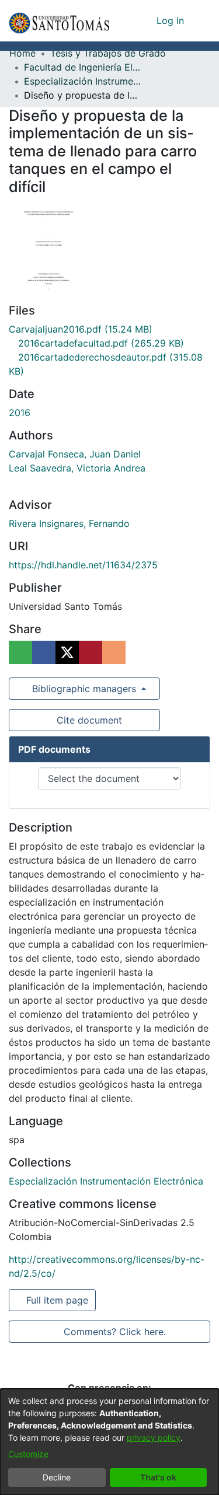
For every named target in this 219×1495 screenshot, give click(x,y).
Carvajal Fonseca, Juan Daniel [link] (75, 454)
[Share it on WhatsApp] (20, 652)
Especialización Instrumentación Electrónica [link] (82, 81)
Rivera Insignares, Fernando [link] (69, 523)
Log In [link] (171, 20)
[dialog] (109, 1442)
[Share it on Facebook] (43, 652)
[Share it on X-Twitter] (67, 652)
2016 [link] (19, 412)
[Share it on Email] (114, 652)
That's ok (158, 1477)
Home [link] (22, 53)
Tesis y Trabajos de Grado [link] (108, 53)
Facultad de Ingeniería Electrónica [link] (82, 67)
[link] (80, 329)
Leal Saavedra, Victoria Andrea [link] (77, 468)
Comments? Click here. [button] (114, 1331)
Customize (28, 1454)
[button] (59, 21)
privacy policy (153, 1437)
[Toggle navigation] (201, 20)
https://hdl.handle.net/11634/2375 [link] (83, 565)
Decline (57, 1477)
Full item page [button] (58, 1300)
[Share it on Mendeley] (90, 652)
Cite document (88, 720)
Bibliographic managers (84, 688)
